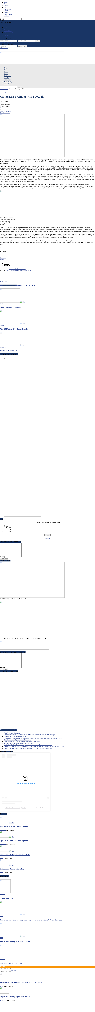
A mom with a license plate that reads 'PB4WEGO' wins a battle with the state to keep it (29, 735)
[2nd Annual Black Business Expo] (7, 865)
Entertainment (3, 303)
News (5, 4)
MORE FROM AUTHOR (26, 285)
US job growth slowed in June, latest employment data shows (22, 741)
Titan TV (6, 11)
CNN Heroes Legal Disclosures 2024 (15, 736)
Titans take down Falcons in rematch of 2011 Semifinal (21, 982)
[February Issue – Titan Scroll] (5, 958)
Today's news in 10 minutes (12, 733)
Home (5, 2)
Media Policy (8, 31)
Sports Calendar (8, 32)
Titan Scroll (7, 12)
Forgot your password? (7, 42)
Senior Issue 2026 (6, 898)
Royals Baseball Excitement (10, 307)
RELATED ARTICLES (8, 285)
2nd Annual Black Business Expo (12, 869)
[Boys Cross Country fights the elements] (4, 993)
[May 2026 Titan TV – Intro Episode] (12, 323)
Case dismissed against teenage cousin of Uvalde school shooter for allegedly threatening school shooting (34, 746)
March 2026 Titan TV (8, 351)
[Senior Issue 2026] (5, 893)
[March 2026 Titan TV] (12, 345)
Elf (7, 526)
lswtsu (24, 808)
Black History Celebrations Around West (19, 270)
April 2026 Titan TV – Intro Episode (14, 841)
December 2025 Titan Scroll (17, 269)
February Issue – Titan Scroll (11, 963)
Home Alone (10, 530)
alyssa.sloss (5, 104)
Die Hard (9, 531)
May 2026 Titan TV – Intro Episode (14, 329)
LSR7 (5, 29)
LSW (5, 27)
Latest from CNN (11, 730)
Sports (5, 7)
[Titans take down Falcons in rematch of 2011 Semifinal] (4, 979)
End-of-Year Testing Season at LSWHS (15, 855)
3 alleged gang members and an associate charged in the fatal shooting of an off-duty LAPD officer (33, 738)
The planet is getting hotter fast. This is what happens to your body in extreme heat (28, 748)
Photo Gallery (8, 14)
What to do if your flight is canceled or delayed (17, 740)
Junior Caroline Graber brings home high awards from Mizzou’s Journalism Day (31, 920)
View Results (47, 538)
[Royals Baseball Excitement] (12, 302)
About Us (6, 16)
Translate (13, 970)
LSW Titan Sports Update (12, 808)
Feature (6, 5)
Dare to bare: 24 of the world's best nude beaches (18, 743)
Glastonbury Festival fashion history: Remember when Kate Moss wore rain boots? (28, 745)
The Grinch (9, 528)
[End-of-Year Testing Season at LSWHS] (7, 851)
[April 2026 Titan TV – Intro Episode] (7, 837)
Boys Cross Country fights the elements (15, 997)
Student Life (7, 9)
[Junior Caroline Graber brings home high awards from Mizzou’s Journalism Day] (12, 914)
